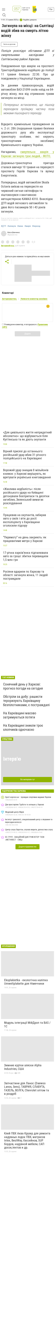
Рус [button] (51, 9)
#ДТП (3, 226)
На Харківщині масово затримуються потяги (19, 715)
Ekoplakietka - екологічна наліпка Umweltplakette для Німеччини (26, 982)
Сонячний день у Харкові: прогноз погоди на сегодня (23, 686)
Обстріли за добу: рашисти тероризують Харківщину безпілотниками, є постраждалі (26, 700)
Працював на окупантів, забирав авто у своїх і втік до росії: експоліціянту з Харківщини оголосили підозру (24, 520)
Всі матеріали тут (27, 779)
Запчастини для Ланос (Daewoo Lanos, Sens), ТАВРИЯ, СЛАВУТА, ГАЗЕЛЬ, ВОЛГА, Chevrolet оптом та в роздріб (26, 1088)
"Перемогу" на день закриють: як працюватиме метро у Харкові (24, 539)
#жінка (20, 226)
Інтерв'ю (12, 759)
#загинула (12, 226)
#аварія (28, 226)
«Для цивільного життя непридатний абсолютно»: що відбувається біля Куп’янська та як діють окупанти (27, 436)
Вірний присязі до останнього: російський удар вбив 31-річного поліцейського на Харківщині (24, 454)
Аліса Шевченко (13, 232)
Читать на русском (9, 44)
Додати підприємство (27, 846)
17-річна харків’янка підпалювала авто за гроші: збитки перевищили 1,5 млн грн (25, 556)
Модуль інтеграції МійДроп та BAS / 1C (27, 1024)
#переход (36, 226)
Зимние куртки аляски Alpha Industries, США (22, 1067)
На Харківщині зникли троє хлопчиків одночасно (23, 727)
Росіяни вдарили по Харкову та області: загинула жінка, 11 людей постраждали (25, 575)
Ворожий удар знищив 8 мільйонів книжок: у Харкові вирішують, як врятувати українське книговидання (27, 473)
